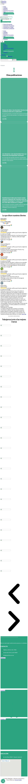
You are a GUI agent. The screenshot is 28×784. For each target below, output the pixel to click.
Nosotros (5, 9)
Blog (4, 12)
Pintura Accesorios (7, 24)
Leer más (4, 118)
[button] (14, 68)
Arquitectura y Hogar (8, 27)
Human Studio (18, 780)
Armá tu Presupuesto (9, 13)
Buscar (14, 59)
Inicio (4, 6)
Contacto (5, 14)
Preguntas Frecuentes (8, 10)
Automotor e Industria (8, 28)
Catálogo (5, 8)
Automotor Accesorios (8, 25)
